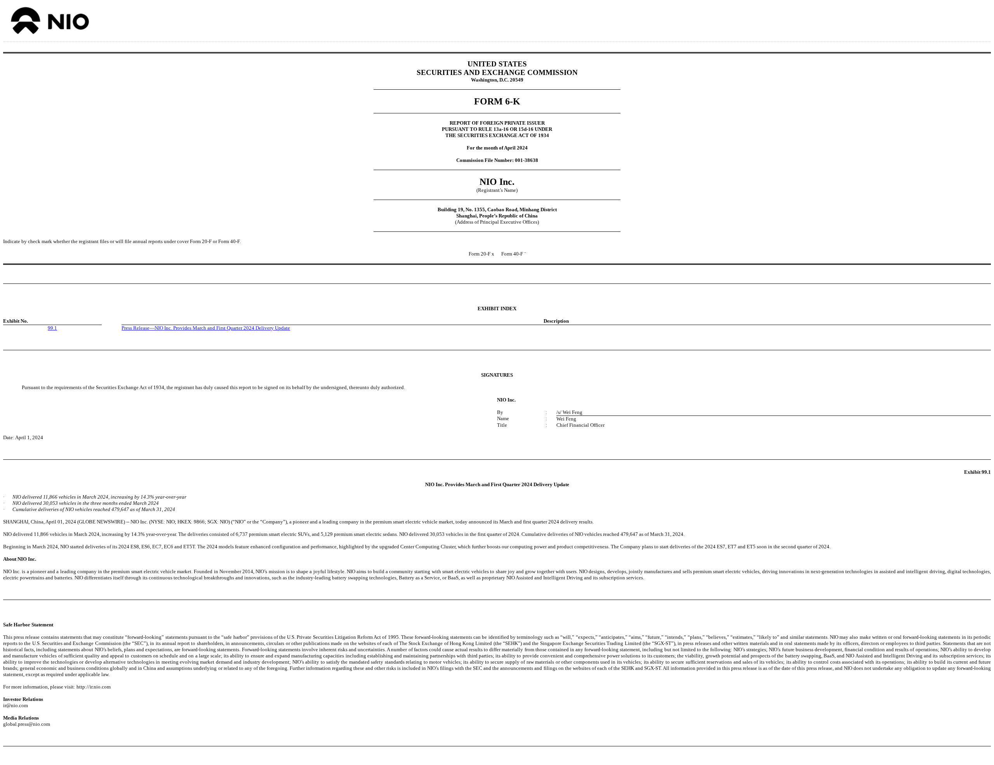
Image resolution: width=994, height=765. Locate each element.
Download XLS (977, 19)
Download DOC (957, 19)
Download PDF (967, 19)
